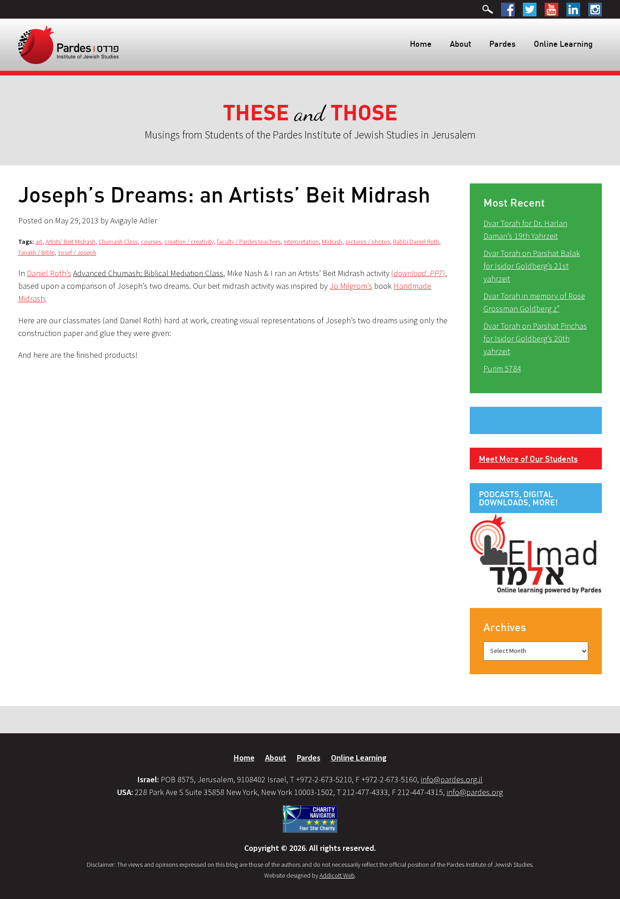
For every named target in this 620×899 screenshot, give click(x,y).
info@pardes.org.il (451, 779)
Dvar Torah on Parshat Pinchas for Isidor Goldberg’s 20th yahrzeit (535, 338)
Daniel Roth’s (49, 273)
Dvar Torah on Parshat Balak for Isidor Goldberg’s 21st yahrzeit (531, 266)
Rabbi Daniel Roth (416, 241)
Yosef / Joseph (77, 252)
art (38, 241)
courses (151, 241)
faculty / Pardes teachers (248, 241)
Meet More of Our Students (528, 459)
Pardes (502, 44)
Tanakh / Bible (36, 252)
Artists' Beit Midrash (70, 241)
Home (421, 44)
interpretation (301, 241)
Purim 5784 (502, 368)
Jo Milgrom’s (351, 286)
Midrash (332, 241)
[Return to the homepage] (68, 44)
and (310, 113)
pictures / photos (367, 241)
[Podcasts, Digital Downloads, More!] (536, 553)
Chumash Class (118, 241)
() (418, 273)
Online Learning (563, 44)
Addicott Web (337, 875)
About (460, 44)
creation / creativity (189, 241)
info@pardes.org (475, 792)
